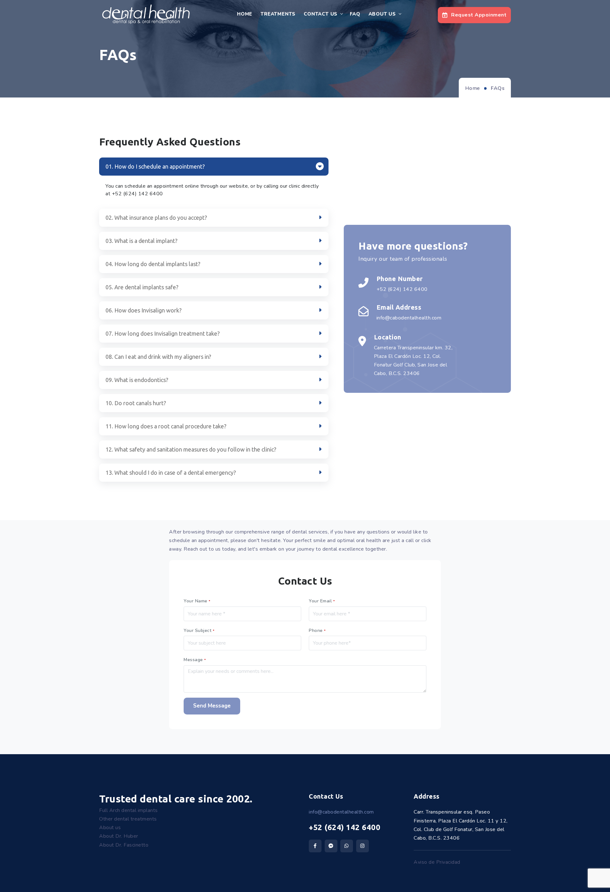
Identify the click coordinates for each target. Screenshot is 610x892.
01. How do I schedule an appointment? (155, 166)
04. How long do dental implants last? (152, 264)
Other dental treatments (128, 818)
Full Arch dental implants (128, 810)
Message (195, 660)
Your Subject (199, 630)
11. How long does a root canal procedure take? (166, 426)
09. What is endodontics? (136, 380)
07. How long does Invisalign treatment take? (162, 333)
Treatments (278, 14)
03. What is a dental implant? (141, 241)
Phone (317, 630)
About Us (382, 14)
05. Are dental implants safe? (142, 287)
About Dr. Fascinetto (123, 845)
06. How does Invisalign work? (143, 310)
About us (110, 827)
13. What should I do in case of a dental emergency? (170, 472)
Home (244, 14)
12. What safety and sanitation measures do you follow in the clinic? (190, 449)
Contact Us (320, 14)
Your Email (322, 601)
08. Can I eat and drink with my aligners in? (158, 356)
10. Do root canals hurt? (135, 403)
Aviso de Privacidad (437, 862)
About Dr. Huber (118, 836)
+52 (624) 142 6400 (344, 827)
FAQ (355, 14)
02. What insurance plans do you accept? (156, 217)
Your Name (197, 601)
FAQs (498, 88)
